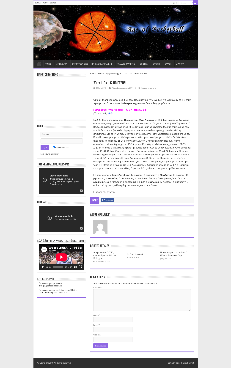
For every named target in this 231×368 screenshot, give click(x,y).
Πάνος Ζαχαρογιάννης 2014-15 (112, 73)
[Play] (42, 267)
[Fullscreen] (80, 267)
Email (96, 325)
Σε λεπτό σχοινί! (135, 254)
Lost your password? (50, 154)
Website (97, 335)
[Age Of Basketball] (115, 32)
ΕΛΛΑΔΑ (168, 64)
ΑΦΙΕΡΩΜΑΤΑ (61, 64)
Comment (97, 287)
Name (96, 315)
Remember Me (62, 147)
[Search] (195, 2)
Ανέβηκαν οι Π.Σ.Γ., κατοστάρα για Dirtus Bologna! (104, 255)
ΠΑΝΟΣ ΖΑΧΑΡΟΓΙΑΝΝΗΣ (101, 64)
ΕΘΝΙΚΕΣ (144, 64)
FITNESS (48, 64)
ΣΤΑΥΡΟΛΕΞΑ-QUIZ (80, 64)
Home (39, 63)
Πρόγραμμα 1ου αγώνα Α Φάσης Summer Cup (173, 254)
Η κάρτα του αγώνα (103, 192)
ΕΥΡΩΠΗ (156, 64)
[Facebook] (177, 3)
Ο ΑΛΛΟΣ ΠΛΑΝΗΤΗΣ (126, 64)
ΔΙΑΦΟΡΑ (180, 64)
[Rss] (174, 3)
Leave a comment (148, 88)
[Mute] (75, 267)
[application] (61, 181)
